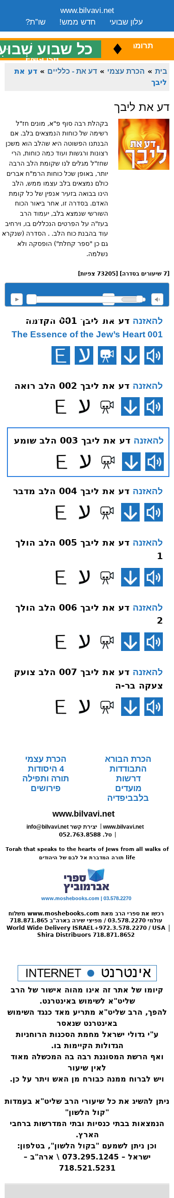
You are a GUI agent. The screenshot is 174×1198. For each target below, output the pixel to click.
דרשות (128, 778)
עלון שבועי (126, 22)
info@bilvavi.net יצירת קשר (61, 827)
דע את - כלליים (72, 71)
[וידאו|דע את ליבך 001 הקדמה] (107, 355)
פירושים (46, 788)
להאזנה (16, 299)
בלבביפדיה (128, 798)
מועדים (128, 788)
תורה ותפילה (45, 778)
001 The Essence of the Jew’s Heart (87, 334)
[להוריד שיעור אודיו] (130, 355)
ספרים (96, 33)
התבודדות (128, 768)
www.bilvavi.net (87, 10)
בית (161, 71)
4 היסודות (46, 768)
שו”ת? (35, 22)
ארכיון (130, 33)
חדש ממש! (77, 22)
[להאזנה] (153, 355)
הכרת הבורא (128, 759)
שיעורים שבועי (49, 33)
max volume (157, 299)
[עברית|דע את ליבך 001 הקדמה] (84, 355)
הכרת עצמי (126, 71)
